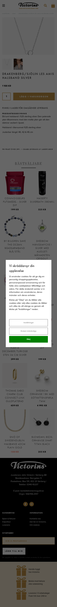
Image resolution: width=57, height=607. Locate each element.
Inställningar (29, 322)
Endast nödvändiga (28, 331)
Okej (28, 339)
